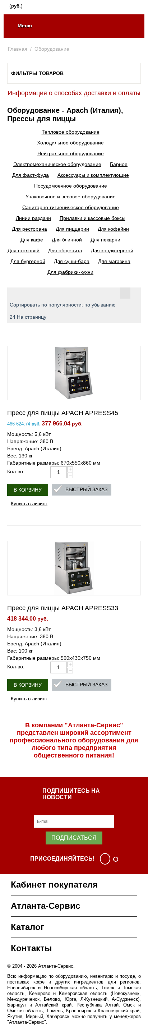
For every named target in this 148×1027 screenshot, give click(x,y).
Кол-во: (15, 471)
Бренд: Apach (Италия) (34, 448)
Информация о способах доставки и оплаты (74, 93)
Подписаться (74, 838)
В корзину (28, 490)
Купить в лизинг (29, 503)
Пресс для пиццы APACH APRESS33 (62, 608)
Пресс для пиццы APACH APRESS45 (62, 412)
